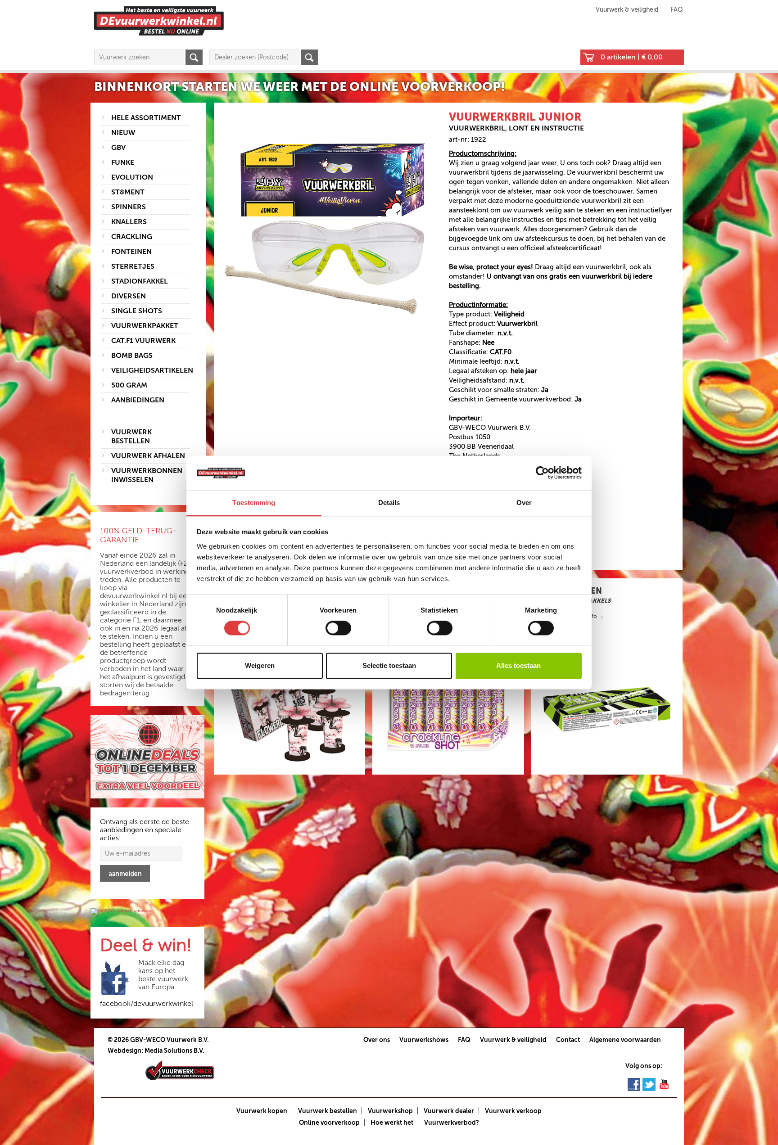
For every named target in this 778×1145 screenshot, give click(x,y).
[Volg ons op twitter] (649, 1083)
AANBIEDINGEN (137, 400)
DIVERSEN (128, 296)
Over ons (376, 1039)
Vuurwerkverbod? (451, 1122)
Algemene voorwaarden (625, 1039)
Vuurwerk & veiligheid (627, 9)
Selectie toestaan (389, 665)
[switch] (338, 628)
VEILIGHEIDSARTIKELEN (152, 370)
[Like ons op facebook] (634, 1083)
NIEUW (123, 133)
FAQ (676, 9)
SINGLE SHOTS (136, 311)
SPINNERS (128, 207)
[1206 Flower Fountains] (289, 709)
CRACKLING (131, 237)
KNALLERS (129, 222)
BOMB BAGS (132, 356)
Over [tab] (524, 502)
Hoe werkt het (392, 1122)
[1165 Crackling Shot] (448, 709)
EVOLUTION (132, 177)
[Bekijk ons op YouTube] (664, 1083)
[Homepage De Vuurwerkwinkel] (159, 20)
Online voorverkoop (329, 1122)
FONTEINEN (131, 252)
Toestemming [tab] (253, 502)
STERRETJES (132, 266)
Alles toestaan (518, 665)
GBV (118, 148)
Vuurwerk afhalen (148, 456)
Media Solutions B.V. (174, 1050)
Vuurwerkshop (390, 1110)
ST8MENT (128, 192)
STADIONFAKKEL (139, 281)
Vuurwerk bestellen (327, 1110)
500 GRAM (129, 385)
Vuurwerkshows (423, 1039)
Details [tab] (389, 502)
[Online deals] (147, 757)
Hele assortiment (146, 118)
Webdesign (124, 1050)
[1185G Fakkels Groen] (607, 709)
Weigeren (260, 665)
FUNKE (122, 162)
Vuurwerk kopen (261, 1110)
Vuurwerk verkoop (513, 1110)
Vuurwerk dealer (449, 1110)
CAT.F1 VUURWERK (143, 341)
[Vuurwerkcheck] (179, 1069)
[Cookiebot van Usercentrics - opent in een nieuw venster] (542, 473)
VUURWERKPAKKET (144, 326)
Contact (568, 1039)
